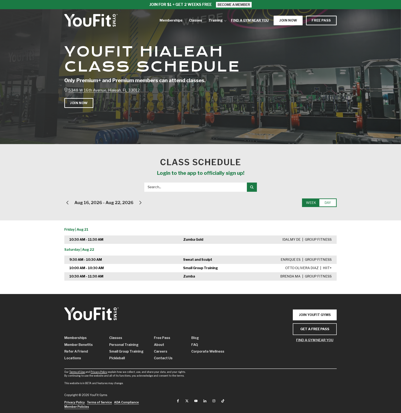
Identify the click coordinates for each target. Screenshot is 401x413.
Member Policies (76, 406)
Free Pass (321, 20)
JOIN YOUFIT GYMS (315, 315)
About (159, 345)
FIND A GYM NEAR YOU (314, 340)
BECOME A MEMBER (234, 5)
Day (328, 203)
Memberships (75, 338)
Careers (160, 351)
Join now (288, 20)
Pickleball (117, 358)
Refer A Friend (76, 351)
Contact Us (163, 358)
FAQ (194, 345)
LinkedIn (205, 401)
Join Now (79, 103)
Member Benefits (78, 345)
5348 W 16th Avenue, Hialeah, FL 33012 (104, 90)
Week (311, 203)
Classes (115, 338)
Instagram (214, 401)
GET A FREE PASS (314, 329)
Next (140, 202)
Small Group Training (125, 351)
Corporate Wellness (203, 351)
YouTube (196, 401)
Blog (195, 338)
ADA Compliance (126, 402)
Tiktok (223, 401)
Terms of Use (77, 371)
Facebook (178, 401)
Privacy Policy (99, 371)
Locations (72, 358)
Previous (67, 202)
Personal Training (123, 345)
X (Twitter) (187, 401)
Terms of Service (99, 402)
